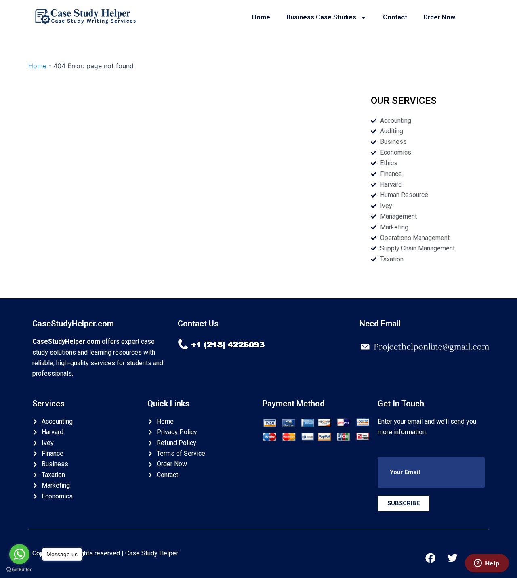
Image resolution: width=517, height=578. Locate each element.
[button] (431, 472)
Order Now (439, 17)
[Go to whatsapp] (19, 554)
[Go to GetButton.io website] (19, 569)
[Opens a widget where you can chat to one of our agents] (486, 564)
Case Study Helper (151, 553)
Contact (395, 17)
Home (261, 17)
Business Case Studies (321, 17)
